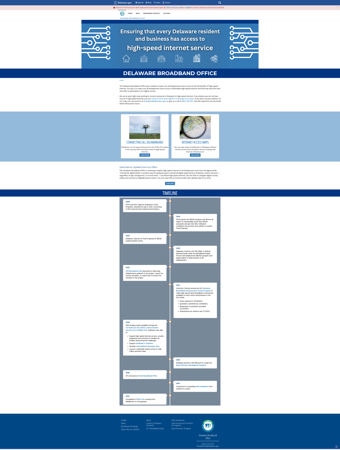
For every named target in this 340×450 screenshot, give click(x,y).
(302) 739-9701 (187, 101)
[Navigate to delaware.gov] (115, 2)
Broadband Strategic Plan (148, 346)
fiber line (141, 399)
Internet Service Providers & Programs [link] (182, 424)
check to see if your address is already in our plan (172, 98)
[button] (337, 7)
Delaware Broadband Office (132, 18)
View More (145, 155)
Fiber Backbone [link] (178, 420)
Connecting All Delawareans (144, 142)
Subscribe (170, 183)
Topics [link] (157, 3)
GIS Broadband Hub (134, 271)
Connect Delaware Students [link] (154, 424)
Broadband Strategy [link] (151, 13)
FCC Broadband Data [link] (155, 428)
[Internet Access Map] (195, 127)
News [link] (149, 3)
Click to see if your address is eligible (178, 8)
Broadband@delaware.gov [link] (208, 446)
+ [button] (336, 447)
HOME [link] (130, 13)
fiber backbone (202, 386)
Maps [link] (138, 13)
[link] (208, 425)
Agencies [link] (140, 3)
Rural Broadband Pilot (147, 376)
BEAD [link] (148, 420)
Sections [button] (166, 13)
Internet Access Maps (195, 142)
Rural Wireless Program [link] (181, 428)
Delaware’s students (144, 343)
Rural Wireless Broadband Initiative (191, 365)
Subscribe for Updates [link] (130, 429)
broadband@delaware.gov (155, 101)
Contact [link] (167, 3)
